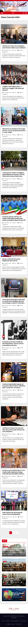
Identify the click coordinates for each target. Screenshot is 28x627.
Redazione (16, 552)
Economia (5, 591)
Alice (15, 50)
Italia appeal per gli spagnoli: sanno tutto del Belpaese (12, 513)
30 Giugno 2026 (8, 582)
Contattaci (9, 624)
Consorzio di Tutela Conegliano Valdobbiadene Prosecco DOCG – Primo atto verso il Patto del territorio (13, 175)
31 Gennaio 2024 (8, 50)
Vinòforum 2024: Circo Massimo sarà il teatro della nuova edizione (14, 47)
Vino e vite (6, 546)
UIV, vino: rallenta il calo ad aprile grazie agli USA (13, 594)
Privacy (13, 624)
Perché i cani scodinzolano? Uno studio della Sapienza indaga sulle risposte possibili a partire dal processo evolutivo (13, 472)
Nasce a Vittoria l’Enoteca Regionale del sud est (11, 260)
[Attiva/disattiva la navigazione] (13, 13)
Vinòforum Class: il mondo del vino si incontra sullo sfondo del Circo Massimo (13, 429)
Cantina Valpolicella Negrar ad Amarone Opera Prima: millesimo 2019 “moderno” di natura (13, 385)
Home (3, 620)
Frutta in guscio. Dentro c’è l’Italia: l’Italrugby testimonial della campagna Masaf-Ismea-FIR (14, 218)
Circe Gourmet (23, 620)
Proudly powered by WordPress (9, 616)
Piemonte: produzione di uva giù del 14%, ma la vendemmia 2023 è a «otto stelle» (14, 130)
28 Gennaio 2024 (8, 347)
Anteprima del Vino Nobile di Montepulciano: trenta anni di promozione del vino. (12, 343)
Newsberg (22, 616)
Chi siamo (7, 620)
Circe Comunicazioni (14, 620)
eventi (5, 561)
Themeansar (13, 617)
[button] (23, 13)
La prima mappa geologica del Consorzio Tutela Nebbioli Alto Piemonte (13, 550)
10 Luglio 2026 (8, 552)
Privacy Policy (18, 624)
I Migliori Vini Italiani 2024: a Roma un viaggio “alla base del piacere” (13, 88)
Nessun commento (8, 554)
